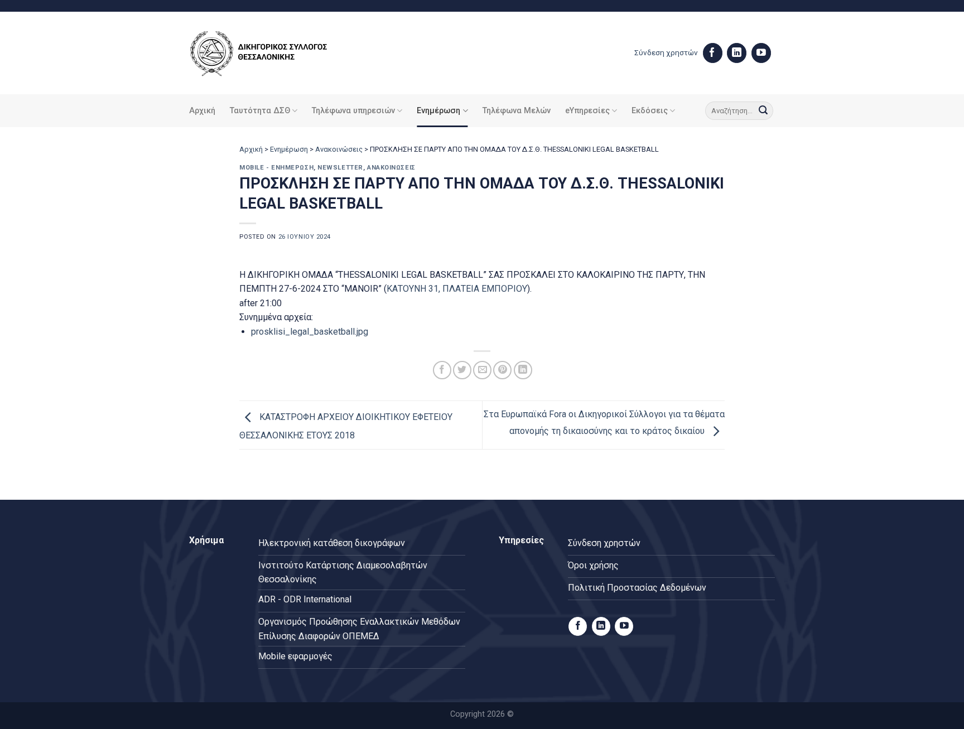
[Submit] (763, 111)
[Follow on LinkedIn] (736, 53)
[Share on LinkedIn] (523, 370)
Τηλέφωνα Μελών (517, 110)
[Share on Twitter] (462, 370)
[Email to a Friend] (482, 370)
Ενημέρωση (438, 110)
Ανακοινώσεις (339, 149)
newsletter (340, 167)
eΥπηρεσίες (587, 110)
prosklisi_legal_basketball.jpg (309, 331)
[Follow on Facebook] (712, 53)
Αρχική (202, 110)
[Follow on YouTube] (761, 53)
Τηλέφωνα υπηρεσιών (353, 110)
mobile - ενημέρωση (276, 167)
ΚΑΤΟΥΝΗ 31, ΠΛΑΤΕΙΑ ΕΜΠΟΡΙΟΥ (457, 288)
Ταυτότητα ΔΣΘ (260, 110)
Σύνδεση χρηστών (666, 52)
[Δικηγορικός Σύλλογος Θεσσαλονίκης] (272, 53)
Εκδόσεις (650, 110)
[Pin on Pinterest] (502, 370)
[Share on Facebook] (442, 370)
